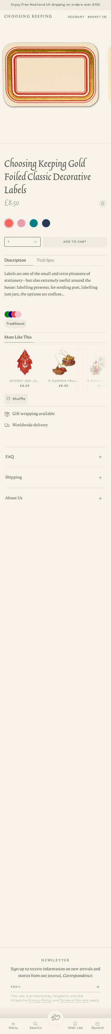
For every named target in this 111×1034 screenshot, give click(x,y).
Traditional (15, 324)
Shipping (13, 477)
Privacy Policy (39, 1000)
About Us (13, 498)
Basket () (97, 17)
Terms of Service (74, 1000)
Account (76, 17)
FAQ (9, 457)
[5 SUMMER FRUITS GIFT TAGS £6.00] (63, 360)
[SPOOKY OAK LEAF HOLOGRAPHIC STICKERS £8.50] (24, 360)
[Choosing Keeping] (55, 1018)
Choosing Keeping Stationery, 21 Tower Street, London (28, 17)
